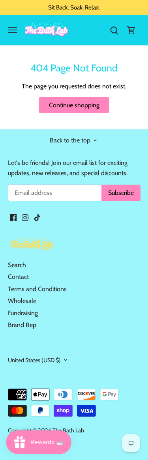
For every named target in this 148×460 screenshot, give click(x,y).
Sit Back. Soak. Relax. (74, 7)
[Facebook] (13, 217)
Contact (18, 276)
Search (17, 265)
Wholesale (22, 301)
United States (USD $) (34, 360)
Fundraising (23, 313)
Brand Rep (22, 325)
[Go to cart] (131, 30)
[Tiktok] (37, 217)
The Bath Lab (68, 430)
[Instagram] (25, 217)
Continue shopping (74, 105)
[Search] (114, 30)
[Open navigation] (12, 30)
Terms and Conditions (37, 289)
